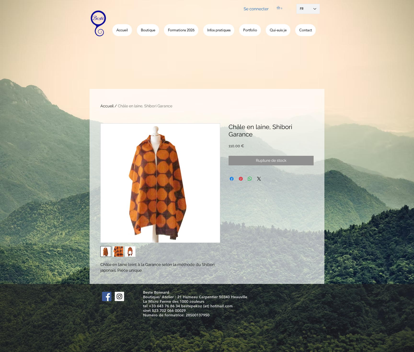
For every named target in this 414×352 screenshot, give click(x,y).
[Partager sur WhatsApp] (250, 179)
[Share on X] (259, 179)
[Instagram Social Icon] (119, 296)
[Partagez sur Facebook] (232, 179)
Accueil (107, 106)
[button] (280, 7)
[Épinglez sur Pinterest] (241, 179)
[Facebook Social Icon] (106, 296)
